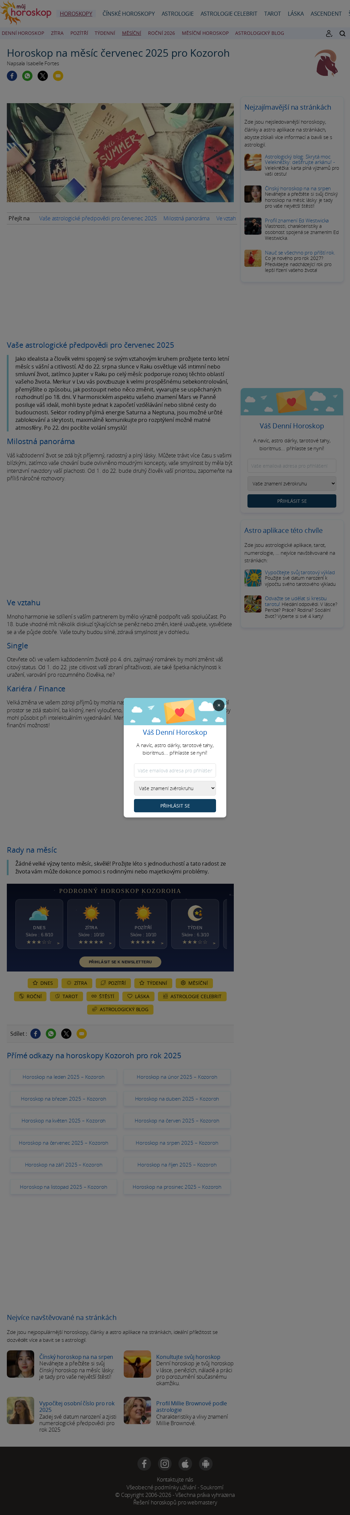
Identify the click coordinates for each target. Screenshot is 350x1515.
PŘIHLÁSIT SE (175, 805)
